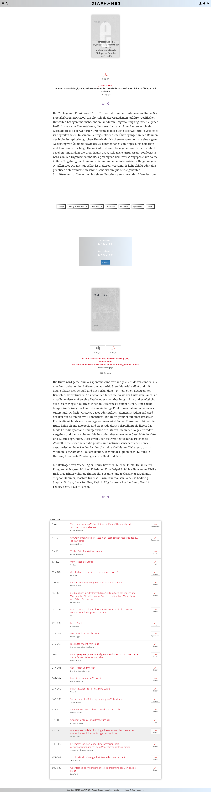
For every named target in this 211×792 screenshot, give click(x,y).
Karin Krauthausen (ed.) (94, 358)
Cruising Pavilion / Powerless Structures (90, 720)
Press (100, 790)
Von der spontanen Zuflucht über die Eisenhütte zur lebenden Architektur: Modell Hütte (101, 525)
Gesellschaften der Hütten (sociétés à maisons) (94, 572)
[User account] (200, 3)
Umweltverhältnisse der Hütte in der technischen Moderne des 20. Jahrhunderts (103, 539)
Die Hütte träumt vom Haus (84, 644)
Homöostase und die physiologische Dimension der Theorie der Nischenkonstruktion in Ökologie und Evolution (102, 732)
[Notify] (103, 103)
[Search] (7, 3)
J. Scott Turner (106, 85)
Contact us (118, 790)
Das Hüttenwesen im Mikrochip (86, 678)
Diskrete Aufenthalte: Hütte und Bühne (90, 689)
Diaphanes (105, 3)
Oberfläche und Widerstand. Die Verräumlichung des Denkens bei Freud (103, 769)
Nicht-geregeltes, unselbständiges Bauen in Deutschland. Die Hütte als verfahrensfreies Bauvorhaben (104, 656)
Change (105, 262)
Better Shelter (77, 623)
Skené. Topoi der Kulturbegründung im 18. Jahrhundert (98, 699)
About (94, 790)
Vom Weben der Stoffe (81, 562)
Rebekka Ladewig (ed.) (118, 358)
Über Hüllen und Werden (82, 668)
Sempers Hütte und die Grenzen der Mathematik (95, 709)
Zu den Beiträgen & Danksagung (86, 551)
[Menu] (3, 3)
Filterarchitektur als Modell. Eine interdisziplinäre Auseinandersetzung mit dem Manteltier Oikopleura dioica (100, 745)
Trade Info (108, 790)
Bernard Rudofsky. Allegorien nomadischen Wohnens (96, 582)
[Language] (204, 3)
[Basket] (208, 3)
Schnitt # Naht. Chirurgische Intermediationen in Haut (97, 757)
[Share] (108, 103)
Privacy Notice (129, 790)
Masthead (140, 790)
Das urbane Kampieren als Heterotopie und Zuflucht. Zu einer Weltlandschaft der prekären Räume (101, 611)
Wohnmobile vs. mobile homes (85, 633)
